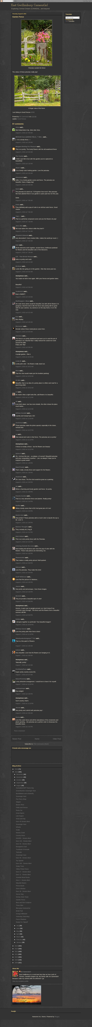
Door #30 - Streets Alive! (24, 863)
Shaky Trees (20, 866)
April (18, 934)
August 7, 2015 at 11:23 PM (24, 703)
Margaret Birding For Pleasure (26, 146)
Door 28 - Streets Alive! (23, 891)
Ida (17, 486)
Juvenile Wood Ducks (23, 877)
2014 (16, 946)
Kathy (18, 204)
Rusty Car (19, 810)
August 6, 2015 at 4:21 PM (24, 542)
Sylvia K (18, 453)
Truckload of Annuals (22, 849)
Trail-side (19, 852)
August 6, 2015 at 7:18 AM (24, 221)
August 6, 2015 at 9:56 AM (24, 347)
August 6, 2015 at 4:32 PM (24, 553)
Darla (17, 189)
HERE (33, 112)
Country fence (20, 835)
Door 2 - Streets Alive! (23, 880)
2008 (16, 962)
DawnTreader (20, 467)
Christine (19, 336)
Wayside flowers (21, 883)
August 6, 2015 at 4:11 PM (24, 532)
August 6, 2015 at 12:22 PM (24, 449)
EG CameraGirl (26, 972)
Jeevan (18, 707)
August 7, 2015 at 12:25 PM (24, 684)
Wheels (18, 827)
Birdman (18, 266)
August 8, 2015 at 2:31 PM (24, 726)
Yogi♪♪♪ (18, 216)
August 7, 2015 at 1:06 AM (24, 646)
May (18, 931)
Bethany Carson (21, 629)
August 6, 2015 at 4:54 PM (24, 572)
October (19, 780)
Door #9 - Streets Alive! (23, 858)
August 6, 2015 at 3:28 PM (24, 522)
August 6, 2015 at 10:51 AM (24, 366)
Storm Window (20, 888)
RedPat (18, 505)
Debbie (18, 619)
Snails (18, 830)
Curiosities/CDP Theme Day (25, 788)
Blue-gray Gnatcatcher (23, 908)
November (19, 777)
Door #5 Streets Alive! (23, 821)
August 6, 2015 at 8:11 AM (24, 262)
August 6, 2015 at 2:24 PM (24, 511)
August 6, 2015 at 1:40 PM (24, 472)
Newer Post (16, 739)
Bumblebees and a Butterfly (25, 793)
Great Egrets (20, 813)
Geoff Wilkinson (21, 577)
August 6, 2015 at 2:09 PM (24, 492)
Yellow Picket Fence (22, 869)
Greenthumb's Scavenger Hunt (26, 791)
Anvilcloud (19, 422)
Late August (20, 816)
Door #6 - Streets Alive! (23, 844)
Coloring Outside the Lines (25, 546)
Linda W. (19, 361)
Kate (17, 245)
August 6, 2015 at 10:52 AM (24, 376)
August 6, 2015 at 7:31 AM (24, 231)
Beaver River (20, 805)
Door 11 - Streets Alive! (23, 874)
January (19, 942)
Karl (17, 316)
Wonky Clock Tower (22, 897)
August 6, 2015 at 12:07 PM (24, 430)
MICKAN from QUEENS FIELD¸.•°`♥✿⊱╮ (29, 137)
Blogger (57, 1016)
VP (16, 401)
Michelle (18, 596)
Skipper (18, 802)
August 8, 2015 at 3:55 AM (24, 713)
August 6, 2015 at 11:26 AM (24, 418)
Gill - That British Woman (24, 256)
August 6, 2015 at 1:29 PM (24, 463)
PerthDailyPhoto (21, 669)
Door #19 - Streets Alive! (24, 841)
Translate (71, 21)
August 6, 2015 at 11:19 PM (24, 634)
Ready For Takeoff (22, 922)
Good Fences (21, 119)
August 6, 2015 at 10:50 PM (24, 624)
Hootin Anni (20, 515)
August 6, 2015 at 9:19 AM (24, 297)
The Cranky (19, 156)
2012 (16, 951)
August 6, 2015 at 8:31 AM (24, 271)
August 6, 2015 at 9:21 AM (24, 312)
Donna (18, 717)
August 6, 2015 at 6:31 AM (24, 173)
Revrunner (19, 326)
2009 (16, 960)
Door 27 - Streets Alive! (23, 872)
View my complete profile (20, 981)
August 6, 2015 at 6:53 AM (24, 185)
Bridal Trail (19, 911)
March (18, 937)
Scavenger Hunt (21, 796)
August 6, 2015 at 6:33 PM (24, 592)
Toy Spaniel (19, 860)
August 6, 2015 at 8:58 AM (24, 287)
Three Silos (19, 905)
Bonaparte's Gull (21, 846)
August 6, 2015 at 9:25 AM (24, 322)
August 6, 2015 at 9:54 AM (24, 331)
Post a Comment (19, 731)
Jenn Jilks (19, 226)
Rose (17, 370)
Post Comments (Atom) (41, 744)
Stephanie (19, 477)
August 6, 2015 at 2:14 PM (24, 501)
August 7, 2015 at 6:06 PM (24, 694)
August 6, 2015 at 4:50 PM (24, 563)
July (17, 925)
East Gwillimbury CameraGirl (29, 5)
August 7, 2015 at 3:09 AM (24, 655)
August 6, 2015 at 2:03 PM (24, 482)
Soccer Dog (19, 894)
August (18, 785)
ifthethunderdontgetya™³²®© (25, 638)
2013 (16, 948)
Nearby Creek (20, 832)
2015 (16, 772)
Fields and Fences (22, 807)
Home (37, 739)
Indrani (18, 650)
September (20, 783)
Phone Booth (20, 886)
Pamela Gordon (21, 496)
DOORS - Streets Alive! (23, 838)
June (18, 928)
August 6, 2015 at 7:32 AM (24, 241)
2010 (16, 957)
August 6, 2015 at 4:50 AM (24, 133)
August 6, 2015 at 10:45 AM (24, 357)
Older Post (57, 739)
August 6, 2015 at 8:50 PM (24, 601)
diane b (18, 168)
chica (17, 127)
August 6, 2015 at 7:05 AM (24, 200)
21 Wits (18, 380)
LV (16, 392)
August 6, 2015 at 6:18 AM (24, 163)
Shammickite (20, 557)
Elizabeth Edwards (22, 235)
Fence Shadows (21, 919)
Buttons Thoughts (22, 527)
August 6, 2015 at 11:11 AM (24, 397)
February (19, 939)
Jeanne (18, 586)
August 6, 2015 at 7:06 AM (24, 212)
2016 (16, 769)
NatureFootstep (21, 679)
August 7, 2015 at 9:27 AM (24, 674)
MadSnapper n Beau (22, 301)
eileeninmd (19, 177)
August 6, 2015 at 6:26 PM (24, 582)
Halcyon (18, 567)
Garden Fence (20, 900)
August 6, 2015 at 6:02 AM (24, 152)
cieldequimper (20, 688)
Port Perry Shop (21, 799)
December (19, 774)
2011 (16, 954)
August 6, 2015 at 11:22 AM (24, 409)
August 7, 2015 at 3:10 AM (24, 665)
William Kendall (21, 413)
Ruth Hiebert (20, 536)
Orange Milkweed (21, 913)
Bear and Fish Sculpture (23, 902)
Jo (16, 434)
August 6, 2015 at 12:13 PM (24, 440)
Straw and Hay (20, 818)
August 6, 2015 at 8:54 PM (24, 615)
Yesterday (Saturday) (22, 916)
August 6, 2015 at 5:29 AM (24, 142)
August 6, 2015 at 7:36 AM (24, 252)
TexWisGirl (19, 291)
